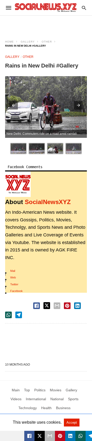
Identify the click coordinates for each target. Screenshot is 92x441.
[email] (50, 436)
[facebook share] (36, 305)
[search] (84, 8)
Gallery (28, 41)
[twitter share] (46, 305)
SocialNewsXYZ (48, 201)
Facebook (16, 290)
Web (13, 277)
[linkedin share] (77, 305)
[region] (46, 24)
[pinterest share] (67, 305)
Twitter (14, 284)
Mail (12, 270)
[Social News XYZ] (46, 7)
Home (9, 41)
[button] (13, 105)
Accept (71, 422)
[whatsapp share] (8, 315)
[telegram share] (18, 315)
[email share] (57, 305)
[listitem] (18, 148)
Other (47, 41)
